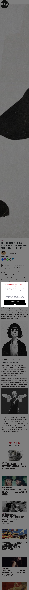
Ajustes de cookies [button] (15, 301)
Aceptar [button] (15, 304)
